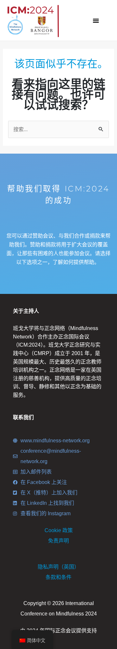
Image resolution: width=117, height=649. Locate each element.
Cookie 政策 (59, 530)
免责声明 (58, 541)
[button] (96, 20)
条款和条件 (59, 577)
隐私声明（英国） (58, 567)
